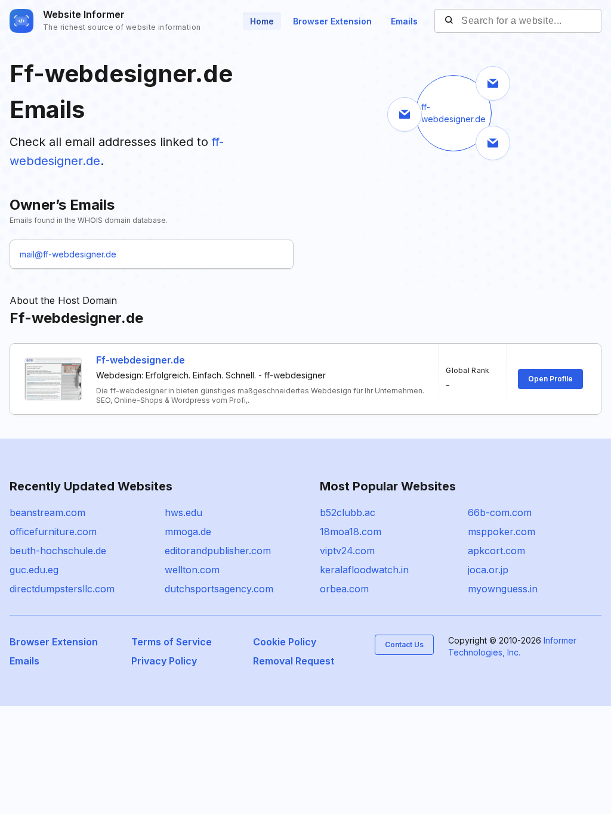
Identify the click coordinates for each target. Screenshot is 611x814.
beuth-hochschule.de (58, 551)
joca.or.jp (488, 570)
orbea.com (344, 589)
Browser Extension (332, 21)
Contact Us (404, 644)
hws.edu (183, 512)
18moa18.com (350, 532)
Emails (404, 21)
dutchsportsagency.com (219, 589)
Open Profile (550, 378)
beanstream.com (47, 512)
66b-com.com (500, 512)
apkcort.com (496, 551)
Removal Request (293, 661)
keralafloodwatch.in (364, 570)
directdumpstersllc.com (62, 589)
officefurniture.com (53, 532)
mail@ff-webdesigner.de (68, 254)
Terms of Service (171, 642)
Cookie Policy (284, 642)
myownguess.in (503, 589)
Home (262, 21)
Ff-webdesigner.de (140, 360)
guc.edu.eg (34, 570)
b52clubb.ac (347, 512)
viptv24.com (347, 551)
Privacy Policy (164, 661)
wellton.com (192, 570)
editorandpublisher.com (218, 551)
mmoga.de (188, 532)
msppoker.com (501, 532)
